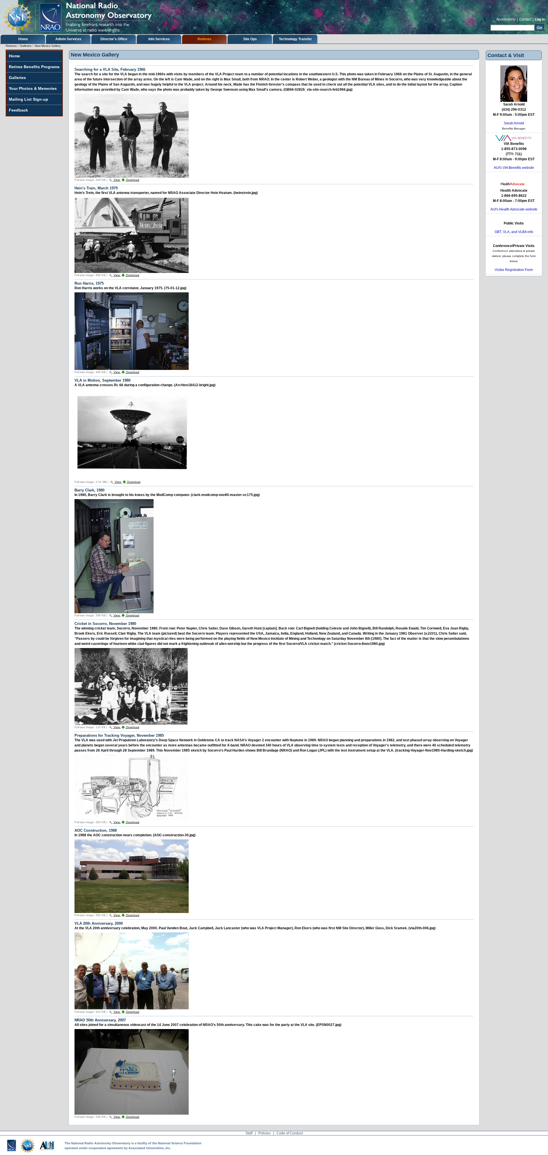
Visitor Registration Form (514, 270)
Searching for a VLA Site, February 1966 (109, 69)
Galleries (25, 45)
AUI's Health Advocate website (513, 209)
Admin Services (68, 39)
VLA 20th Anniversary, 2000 (98, 923)
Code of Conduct (290, 1133)
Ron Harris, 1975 (89, 283)
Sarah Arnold (514, 123)
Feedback (18, 110)
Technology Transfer (295, 39)
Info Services (159, 39)
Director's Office (113, 39)
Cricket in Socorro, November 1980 (105, 623)
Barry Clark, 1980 (89, 490)
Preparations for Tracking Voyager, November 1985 (119, 735)
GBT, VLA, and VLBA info (514, 232)
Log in (540, 19)
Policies (264, 1133)
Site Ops (250, 39)
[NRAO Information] (80, 17)
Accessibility (505, 19)
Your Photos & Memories (33, 88)
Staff (248, 1133)
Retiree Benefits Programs (34, 66)
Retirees (204, 39)
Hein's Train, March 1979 (96, 188)
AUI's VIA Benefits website (514, 168)
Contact (525, 19)
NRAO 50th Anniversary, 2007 (100, 1020)
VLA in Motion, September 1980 (102, 380)
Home (23, 39)
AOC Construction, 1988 (95, 830)
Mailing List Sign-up (28, 99)
